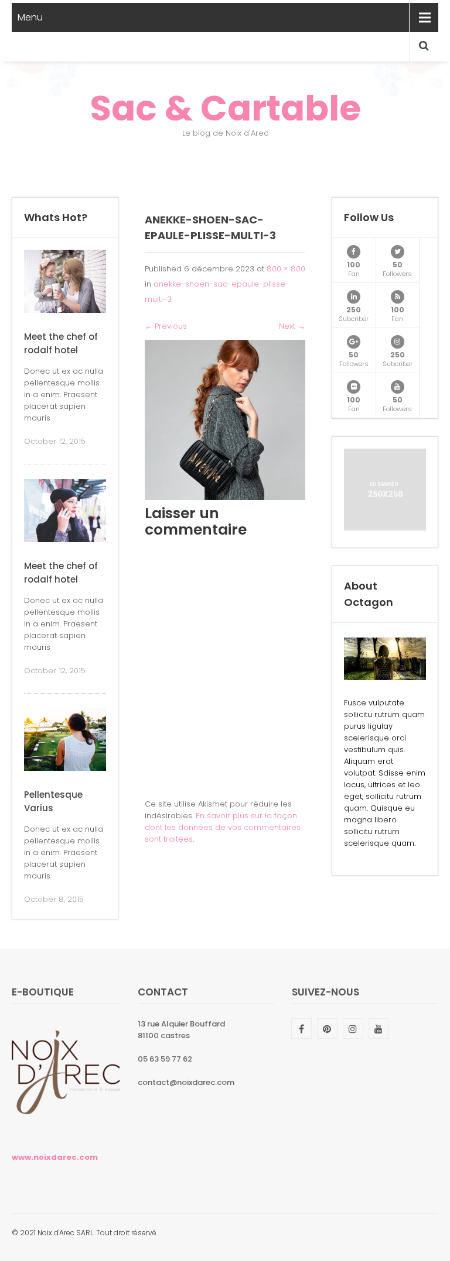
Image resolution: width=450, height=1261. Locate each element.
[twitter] (397, 252)
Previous (166, 326)
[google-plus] (353, 342)
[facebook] (353, 252)
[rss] (397, 297)
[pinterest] (327, 1028)
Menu (30, 17)
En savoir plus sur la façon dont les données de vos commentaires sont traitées (223, 827)
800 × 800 (286, 268)
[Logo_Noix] (66, 1129)
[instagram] (397, 342)
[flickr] (353, 387)
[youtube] (397, 387)
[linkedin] (353, 297)
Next (292, 326)
